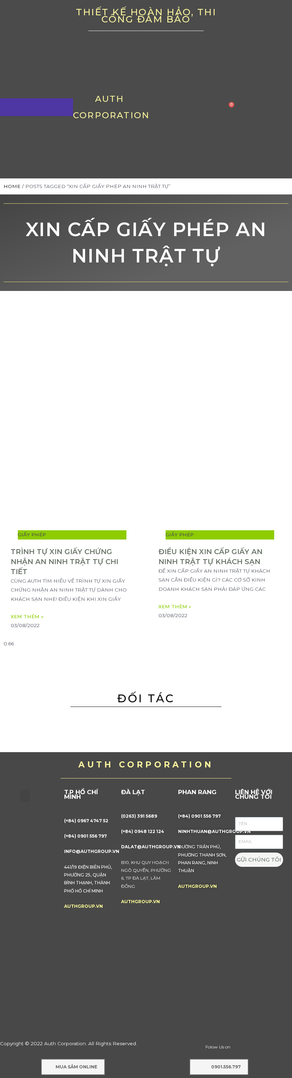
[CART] (229, 107)
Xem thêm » (27, 616)
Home (12, 186)
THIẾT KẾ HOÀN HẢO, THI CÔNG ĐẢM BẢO (146, 15)
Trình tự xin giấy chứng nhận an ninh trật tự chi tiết (64, 561)
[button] (25, 796)
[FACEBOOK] (233, 18)
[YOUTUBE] (255, 18)
